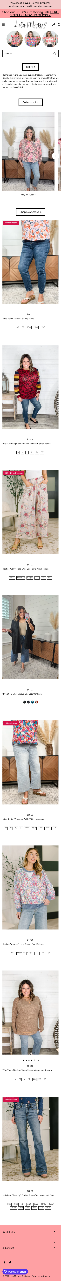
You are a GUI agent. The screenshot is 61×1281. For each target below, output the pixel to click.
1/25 (9, 1204)
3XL (50, 578)
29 (11, 828)
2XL (43, 578)
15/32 (13, 1208)
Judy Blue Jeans (28, 194)
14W (27, 828)
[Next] (55, 156)
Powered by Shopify (41, 1276)
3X (42, 452)
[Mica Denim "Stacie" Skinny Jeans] (30, 262)
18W (40, 828)
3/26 (16, 1204)
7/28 (29, 1204)
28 (6, 828)
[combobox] (30, 53)
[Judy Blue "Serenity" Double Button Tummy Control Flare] (30, 1139)
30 (17, 327)
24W (48, 1208)
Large (30, 578)
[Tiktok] (10, 1262)
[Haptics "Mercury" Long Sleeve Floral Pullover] (30, 887)
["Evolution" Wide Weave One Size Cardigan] (30, 637)
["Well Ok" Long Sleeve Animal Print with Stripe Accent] (30, 387)
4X (45, 1079)
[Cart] (59, 24)
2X (37, 452)
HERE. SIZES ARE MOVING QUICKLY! (34, 13)
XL (32, 452)
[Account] (53, 24)
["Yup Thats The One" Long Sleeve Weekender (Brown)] (30, 1012)
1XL (37, 578)
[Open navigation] (6, 24)
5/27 (22, 1204)
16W (29, 327)
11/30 (43, 1204)
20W (36, 327)
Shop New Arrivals (30, 211)
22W (43, 327)
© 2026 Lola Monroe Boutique (16, 1276)
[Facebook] (4, 1262)
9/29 (36, 1204)
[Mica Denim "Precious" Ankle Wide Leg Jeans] (30, 762)
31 (23, 327)
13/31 (51, 1204)
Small (11, 578)
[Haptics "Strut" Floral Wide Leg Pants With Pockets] (30, 512)
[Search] (55, 53)
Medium (21, 578)
